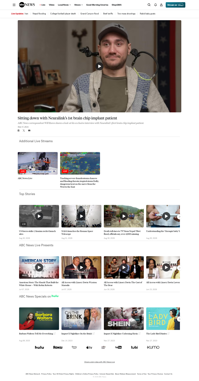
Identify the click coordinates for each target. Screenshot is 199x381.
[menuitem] (26, 14)
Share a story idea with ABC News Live (99, 362)
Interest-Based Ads (107, 374)
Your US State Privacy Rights (63, 374)
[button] (14, 5)
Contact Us (168, 374)
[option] (38, 170)
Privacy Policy (46, 374)
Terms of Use (141, 374)
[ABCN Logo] (27, 5)
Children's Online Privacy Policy (86, 374)
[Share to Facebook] (18, 130)
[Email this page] (29, 130)
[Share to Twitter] (24, 130)
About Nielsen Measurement (125, 374)
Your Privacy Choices (155, 374)
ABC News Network (33, 374)
